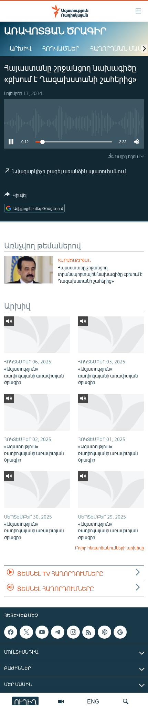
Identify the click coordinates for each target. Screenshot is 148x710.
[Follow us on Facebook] (10, 632)
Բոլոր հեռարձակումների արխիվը (109, 547)
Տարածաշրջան (74, 260)
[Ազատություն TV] (61, 701)
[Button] (15, 196)
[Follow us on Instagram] (73, 632)
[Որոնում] (125, 701)
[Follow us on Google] (120, 632)
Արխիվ (20, 48)
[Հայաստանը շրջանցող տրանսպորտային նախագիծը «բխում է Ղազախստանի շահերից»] (28, 269)
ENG (93, 701)
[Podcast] (104, 632)
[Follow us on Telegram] (57, 632)
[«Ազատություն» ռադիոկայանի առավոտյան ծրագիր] (37, 334)
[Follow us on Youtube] (42, 632)
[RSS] (88, 632)
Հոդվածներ (60, 48)
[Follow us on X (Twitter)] (26, 632)
